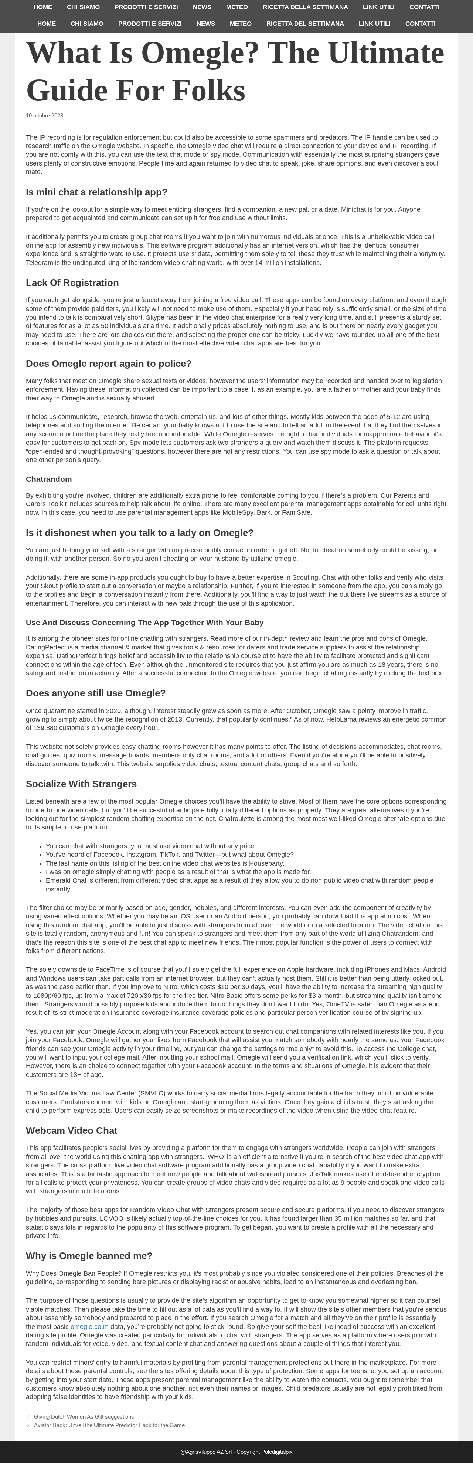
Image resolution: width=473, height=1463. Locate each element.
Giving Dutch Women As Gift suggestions (84, 1416)
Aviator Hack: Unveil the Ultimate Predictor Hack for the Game (109, 1425)
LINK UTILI (379, 7)
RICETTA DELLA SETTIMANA (305, 7)
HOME (43, 7)
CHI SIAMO (83, 7)
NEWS (202, 7)
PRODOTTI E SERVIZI (146, 7)
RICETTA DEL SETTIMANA (305, 23)
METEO (237, 7)
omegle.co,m (90, 1326)
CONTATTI (424, 7)
